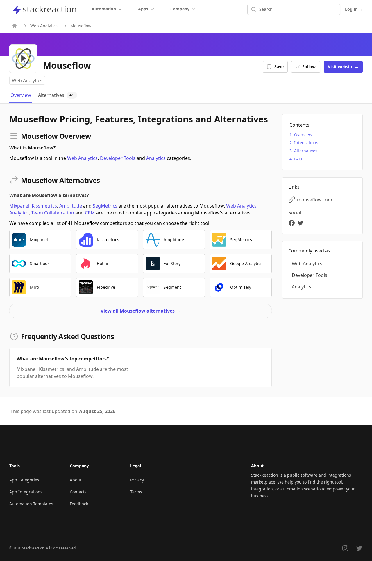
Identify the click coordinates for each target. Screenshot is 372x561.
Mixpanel (19, 206)
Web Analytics (44, 25)
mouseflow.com (314, 199)
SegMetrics (105, 206)
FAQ (298, 159)
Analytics (156, 158)
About (75, 480)
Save (279, 66)
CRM (90, 213)
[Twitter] (301, 222)
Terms (136, 492)
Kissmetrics (44, 206)
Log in (354, 9)
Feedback (79, 503)
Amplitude (70, 206)
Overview (303, 134)
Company (179, 9)
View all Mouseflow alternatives (140, 311)
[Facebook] (292, 222)
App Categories (24, 480)
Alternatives (305, 151)
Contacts (78, 492)
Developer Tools (117, 158)
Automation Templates (31, 503)
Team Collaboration (52, 213)
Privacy (137, 480)
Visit (343, 66)
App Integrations (25, 492)
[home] (14, 26)
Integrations (306, 142)
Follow (309, 66)
